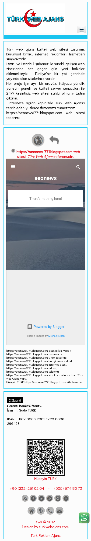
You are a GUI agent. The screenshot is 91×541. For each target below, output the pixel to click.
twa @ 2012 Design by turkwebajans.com (45, 524)
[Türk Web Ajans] (35, 31)
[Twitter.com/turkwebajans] (41, 500)
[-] (46, 474)
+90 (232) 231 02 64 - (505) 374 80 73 (45, 488)
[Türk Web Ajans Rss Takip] (25, 500)
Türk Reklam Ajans (46, 535)
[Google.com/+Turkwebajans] (50, 500)
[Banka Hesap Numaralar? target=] (41, 513)
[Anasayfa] (31, 513)
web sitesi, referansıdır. (48, 154)
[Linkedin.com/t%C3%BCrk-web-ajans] (66, 500)
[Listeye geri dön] (53, 145)
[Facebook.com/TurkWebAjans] (33, 500)
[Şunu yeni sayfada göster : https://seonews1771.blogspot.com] (38, 145)
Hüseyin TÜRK (45, 478)
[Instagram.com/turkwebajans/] (58, 500)
